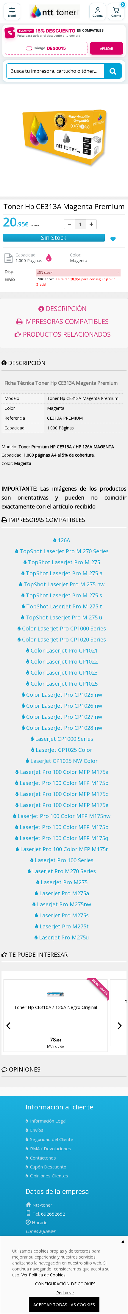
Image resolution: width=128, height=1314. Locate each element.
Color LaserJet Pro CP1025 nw (63, 694)
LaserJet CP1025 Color (63, 749)
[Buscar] (112, 71)
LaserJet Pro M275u (63, 937)
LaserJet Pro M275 (63, 882)
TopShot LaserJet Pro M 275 (63, 562)
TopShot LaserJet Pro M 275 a (63, 573)
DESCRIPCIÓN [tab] (65, 308)
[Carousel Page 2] (7, 975)
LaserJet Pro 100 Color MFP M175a (63, 771)
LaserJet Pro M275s (63, 915)
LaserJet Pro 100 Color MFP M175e (63, 805)
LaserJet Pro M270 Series (63, 871)
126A (63, 540)
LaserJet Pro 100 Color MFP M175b (63, 782)
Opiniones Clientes (49, 1176)
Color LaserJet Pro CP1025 (63, 683)
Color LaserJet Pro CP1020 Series (63, 639)
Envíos (36, 1130)
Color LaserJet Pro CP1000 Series (63, 628)
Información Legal (48, 1121)
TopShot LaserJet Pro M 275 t (63, 606)
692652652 (53, 1214)
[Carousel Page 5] (17, 975)
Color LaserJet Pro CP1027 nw (63, 716)
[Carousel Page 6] (21, 975)
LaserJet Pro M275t (63, 926)
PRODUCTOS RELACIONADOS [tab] (66, 334)
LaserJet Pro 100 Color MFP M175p (63, 827)
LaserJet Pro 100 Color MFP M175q (63, 838)
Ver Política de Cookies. (43, 1275)
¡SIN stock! (45, 272)
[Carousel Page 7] (24, 975)
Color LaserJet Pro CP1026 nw (63, 705)
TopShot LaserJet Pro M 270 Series (63, 551)
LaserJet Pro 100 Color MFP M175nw (63, 816)
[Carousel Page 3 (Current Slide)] (10, 975)
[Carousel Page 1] (3, 975)
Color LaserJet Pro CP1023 (63, 672)
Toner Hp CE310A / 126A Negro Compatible (55, 1007)
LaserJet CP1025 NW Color (63, 760)
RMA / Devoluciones (50, 1148)
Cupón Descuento (48, 1167)
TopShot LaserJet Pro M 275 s (63, 595)
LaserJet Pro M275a (63, 893)
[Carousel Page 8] (28, 975)
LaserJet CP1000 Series (63, 738)
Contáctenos (43, 1158)
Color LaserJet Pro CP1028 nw (63, 727)
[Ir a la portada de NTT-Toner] (55, 11)
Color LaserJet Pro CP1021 (63, 650)
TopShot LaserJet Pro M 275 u (63, 617)
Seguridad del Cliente (51, 1139)
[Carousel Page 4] (14, 975)
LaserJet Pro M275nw (63, 904)
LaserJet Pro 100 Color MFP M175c (63, 793)
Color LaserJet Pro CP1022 (63, 661)
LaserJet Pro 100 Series (63, 860)
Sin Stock (53, 238)
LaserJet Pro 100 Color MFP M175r (63, 849)
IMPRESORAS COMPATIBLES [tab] (65, 321)
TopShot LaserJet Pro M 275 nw (63, 584)
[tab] (78, 272)
